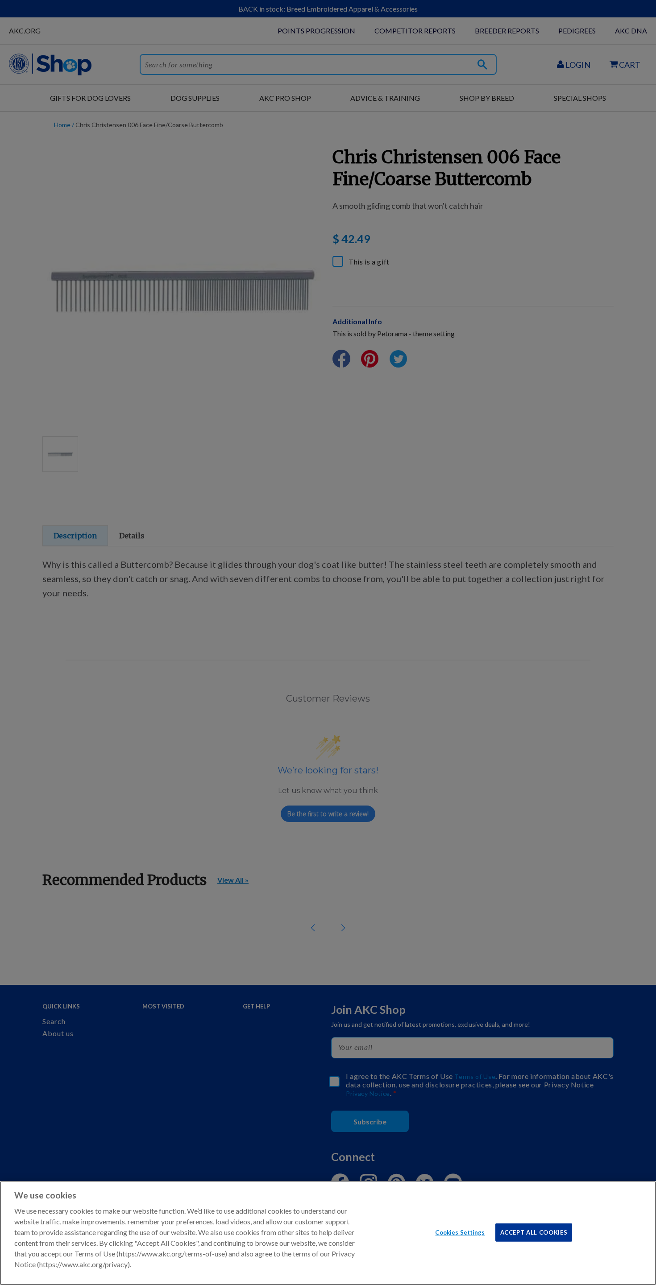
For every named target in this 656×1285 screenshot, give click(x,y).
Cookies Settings (460, 1231)
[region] (328, 1233)
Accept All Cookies (534, 1231)
